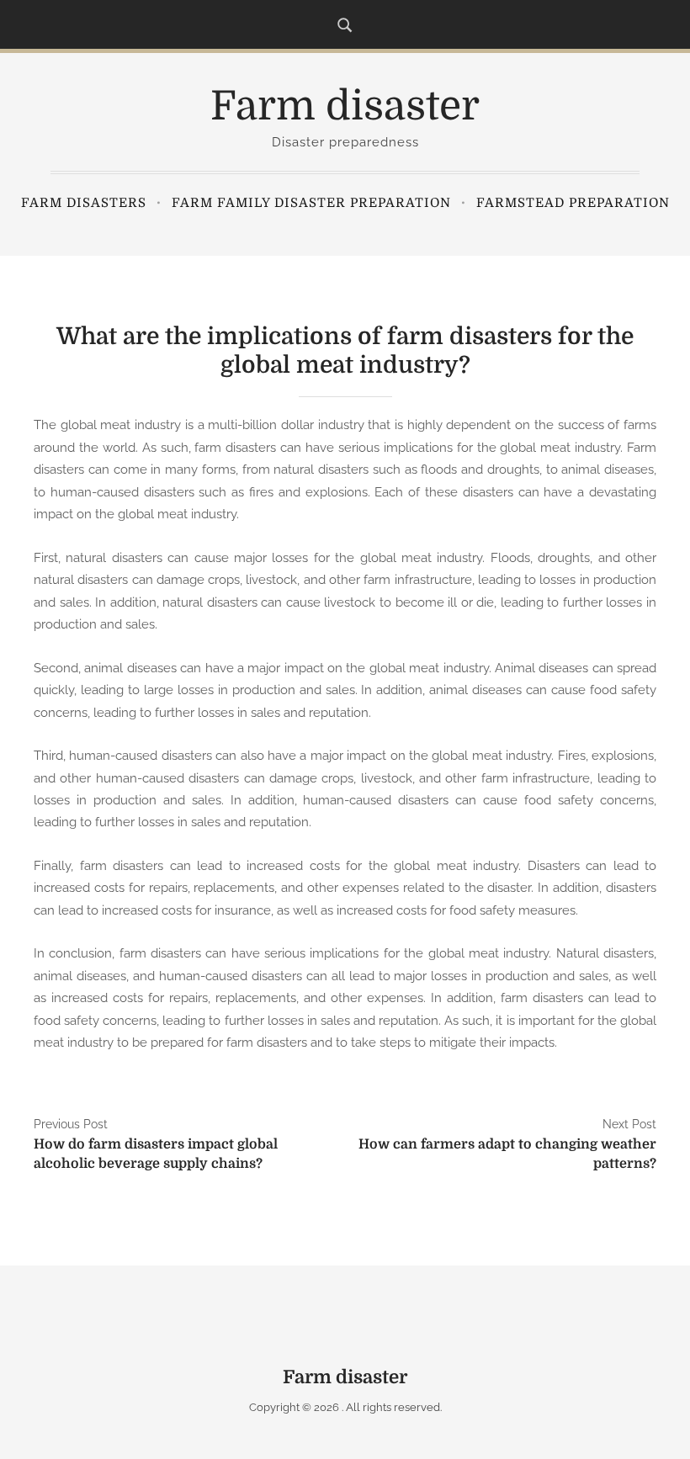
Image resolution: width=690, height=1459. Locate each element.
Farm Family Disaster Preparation (311, 202)
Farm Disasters (83, 202)
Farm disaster (345, 106)
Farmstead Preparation (573, 202)
